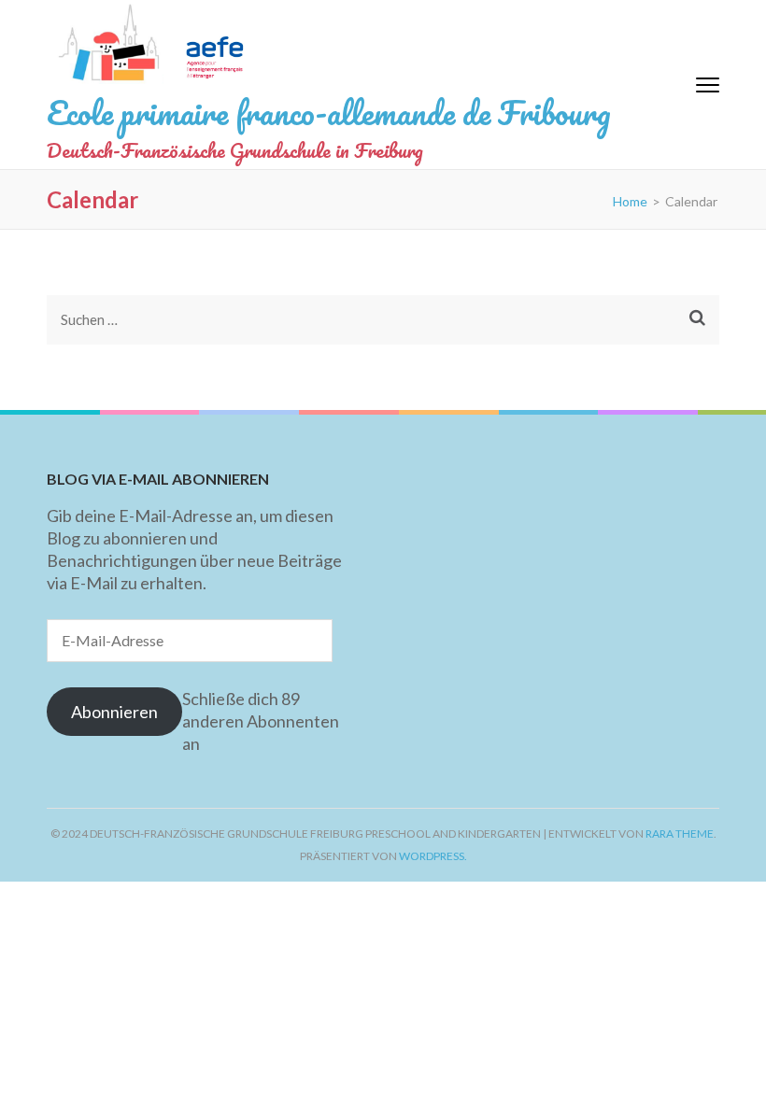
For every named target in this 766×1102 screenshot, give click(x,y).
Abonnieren (114, 711)
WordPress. (433, 856)
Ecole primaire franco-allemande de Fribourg (329, 112)
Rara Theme (679, 833)
